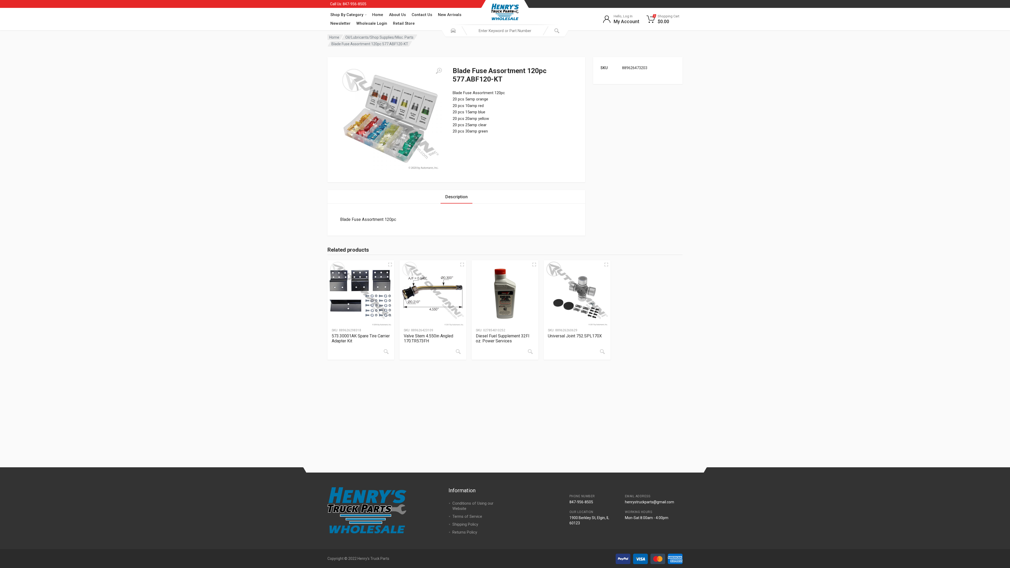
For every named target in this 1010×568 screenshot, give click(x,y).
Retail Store (404, 23)
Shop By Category (346, 14)
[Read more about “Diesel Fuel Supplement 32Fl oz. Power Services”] (530, 351)
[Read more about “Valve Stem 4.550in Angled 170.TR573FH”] (458, 351)
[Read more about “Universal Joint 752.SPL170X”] (602, 351)
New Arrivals (449, 14)
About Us (397, 14)
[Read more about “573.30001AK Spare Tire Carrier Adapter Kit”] (386, 351)
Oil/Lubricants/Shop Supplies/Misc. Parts (379, 37)
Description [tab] (456, 196)
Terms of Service (467, 516)
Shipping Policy (465, 524)
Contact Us (422, 14)
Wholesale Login (371, 23)
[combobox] (505, 31)
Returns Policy (464, 532)
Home (377, 14)
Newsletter (340, 23)
